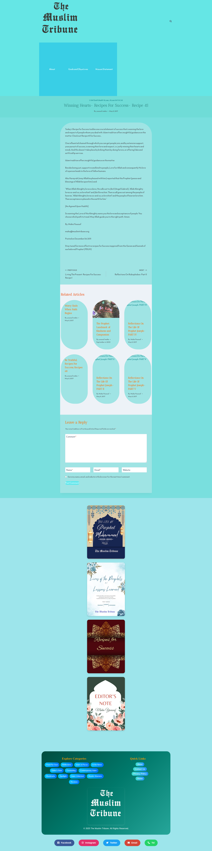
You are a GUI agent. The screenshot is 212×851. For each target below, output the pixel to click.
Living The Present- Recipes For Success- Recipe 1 (83, 274)
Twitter (113, 843)
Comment (71, 436)
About (52, 69)
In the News (97, 765)
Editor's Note (57, 770)
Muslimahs (50, 776)
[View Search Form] (170, 21)
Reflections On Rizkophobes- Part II (131, 272)
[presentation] (106, 309)
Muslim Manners (95, 776)
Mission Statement (104, 69)
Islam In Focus (116, 100)
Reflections (66, 765)
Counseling (71, 770)
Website (126, 470)
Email (97, 470)
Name (69, 470)
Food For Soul (52, 765)
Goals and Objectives (78, 69)
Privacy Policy (140, 774)
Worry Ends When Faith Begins (71, 309)
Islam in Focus (82, 765)
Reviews (74, 782)
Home (140, 778)
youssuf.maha (101, 111)
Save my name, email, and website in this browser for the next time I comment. (99, 477)
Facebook (65, 843)
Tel (153, 843)
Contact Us (140, 769)
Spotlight (63, 776)
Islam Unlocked (77, 776)
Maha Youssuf (136, 339)
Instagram (90, 843)
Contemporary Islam (99, 100)
